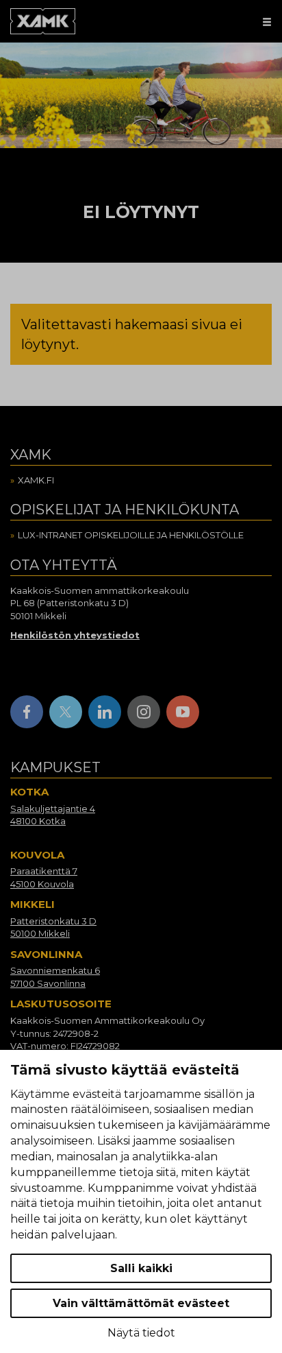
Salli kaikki (141, 1268)
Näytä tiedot (141, 1332)
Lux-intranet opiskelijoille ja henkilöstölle (131, 534)
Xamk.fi (36, 480)
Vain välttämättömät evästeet (141, 1303)
